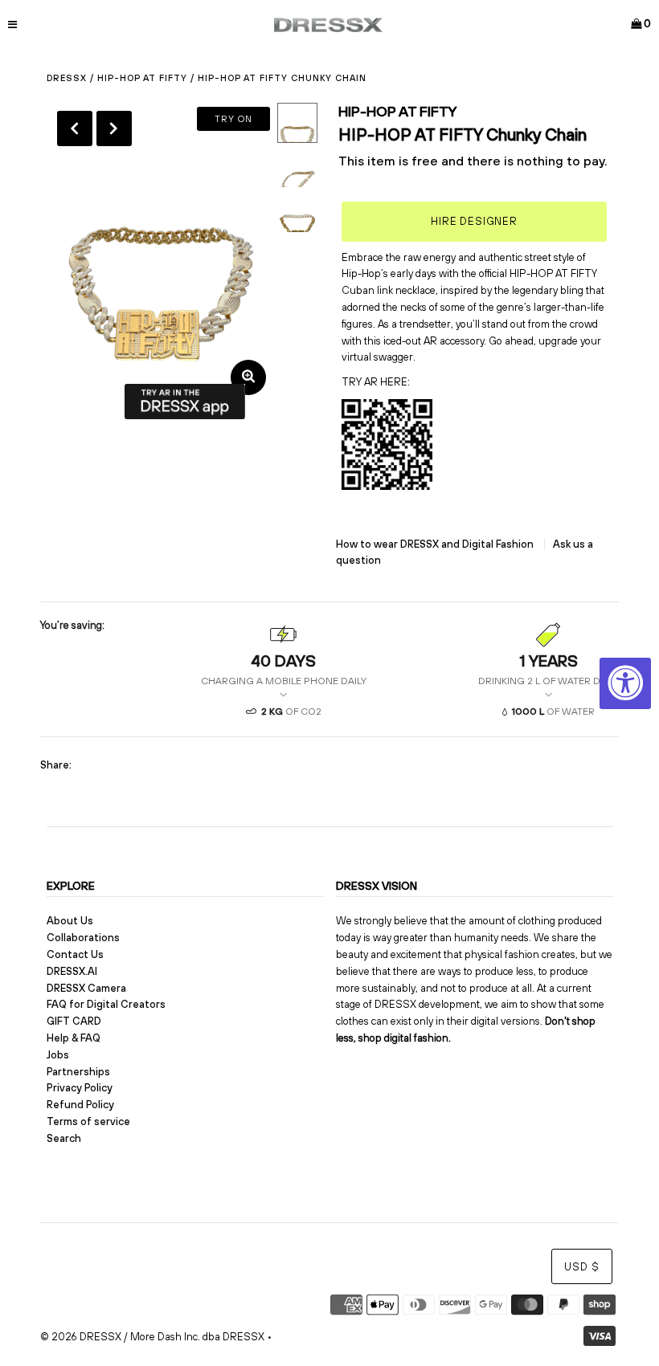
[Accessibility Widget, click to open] (625, 683)
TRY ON (233, 119)
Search (64, 1138)
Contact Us (75, 954)
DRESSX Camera (86, 988)
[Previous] (74, 128)
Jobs (58, 1055)
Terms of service (88, 1121)
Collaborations (83, 938)
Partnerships (78, 1072)
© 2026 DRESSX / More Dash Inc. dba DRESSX (152, 1337)
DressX (67, 78)
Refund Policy (80, 1105)
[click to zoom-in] (248, 377)
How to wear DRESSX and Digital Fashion (436, 544)
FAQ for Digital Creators (106, 1004)
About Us (70, 921)
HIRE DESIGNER (474, 221)
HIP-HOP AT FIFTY (142, 78)
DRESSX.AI (72, 971)
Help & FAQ (73, 1038)
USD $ (582, 1267)
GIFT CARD (74, 1021)
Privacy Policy (80, 1088)
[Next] (114, 128)
